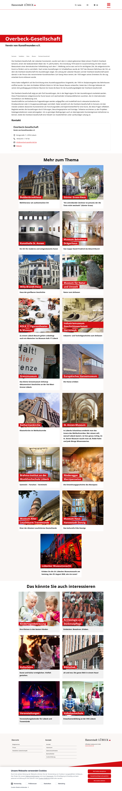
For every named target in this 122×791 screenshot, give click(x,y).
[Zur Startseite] (24, 5)
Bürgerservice (16, 744)
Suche (79, 5)
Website (19, 146)
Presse (14, 747)
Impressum (49, 776)
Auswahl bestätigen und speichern (99, 776)
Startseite (14, 56)
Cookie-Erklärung (44, 778)
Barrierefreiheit (50, 754)
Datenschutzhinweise (32, 776)
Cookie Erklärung (50, 757)
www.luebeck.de (89, 746)
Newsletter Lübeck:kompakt (19, 750)
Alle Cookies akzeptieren (99, 771)
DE (97, 5)
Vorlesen (87, 5)
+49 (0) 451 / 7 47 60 (22, 139)
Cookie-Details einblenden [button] (19, 787)
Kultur (28, 56)
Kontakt (48, 744)
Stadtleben (21, 56)
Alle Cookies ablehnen (99, 780)
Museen (34, 56)
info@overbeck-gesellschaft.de (26, 142)
